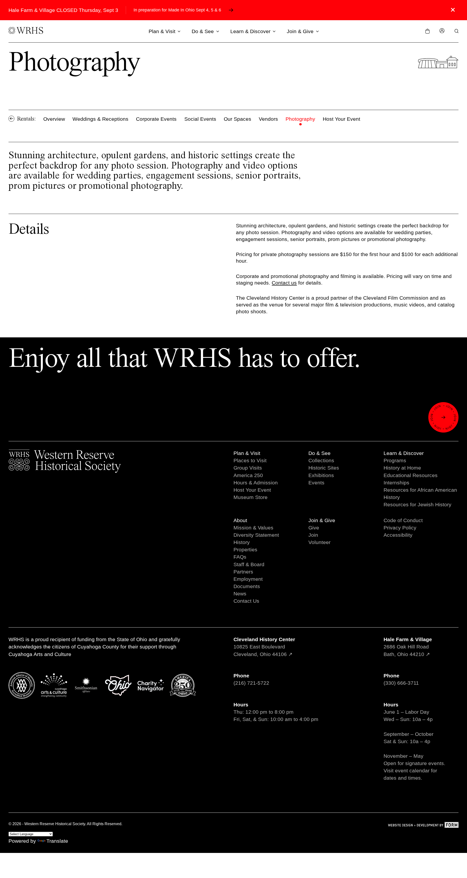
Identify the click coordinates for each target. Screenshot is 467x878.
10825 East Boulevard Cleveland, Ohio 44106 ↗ (264, 647)
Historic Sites (323, 468)
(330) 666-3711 (401, 683)
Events (316, 482)
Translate (57, 841)
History (242, 542)
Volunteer (319, 542)
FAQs (240, 557)
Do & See (203, 31)
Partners (243, 571)
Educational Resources (411, 475)
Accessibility (398, 535)
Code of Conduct (403, 520)
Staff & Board (249, 564)
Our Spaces (237, 119)
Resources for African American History (420, 493)
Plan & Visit (162, 31)
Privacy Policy (400, 527)
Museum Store (251, 497)
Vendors (268, 119)
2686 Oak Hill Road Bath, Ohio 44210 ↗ (408, 647)
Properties (245, 549)
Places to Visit (250, 460)
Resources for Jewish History (417, 504)
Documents (247, 586)
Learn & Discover (250, 31)
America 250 (248, 475)
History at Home (402, 468)
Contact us (284, 283)
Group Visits (248, 468)
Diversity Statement (256, 535)
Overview (54, 119)
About (240, 520)
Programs (395, 460)
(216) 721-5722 (251, 683)
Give (313, 527)
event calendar (412, 770)
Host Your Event (341, 119)
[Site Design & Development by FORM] (423, 825)
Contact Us (246, 601)
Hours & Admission (256, 482)
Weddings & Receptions (100, 119)
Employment (248, 579)
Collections (321, 460)
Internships (396, 482)
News (240, 593)
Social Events (200, 119)
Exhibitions (321, 475)
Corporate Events (156, 119)
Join (313, 535)
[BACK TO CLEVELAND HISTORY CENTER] (12, 119)
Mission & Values (253, 527)
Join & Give (300, 31)
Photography (300, 119)
